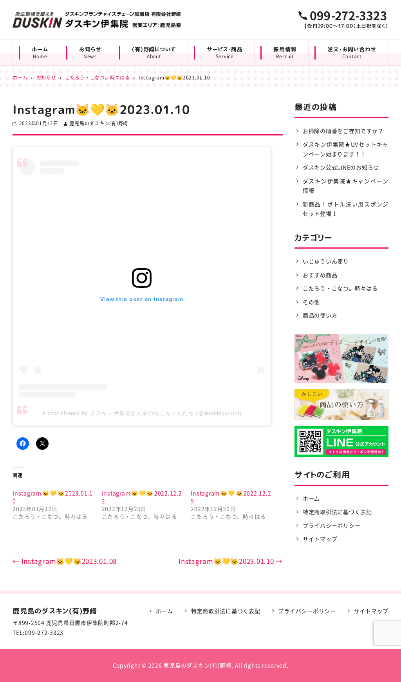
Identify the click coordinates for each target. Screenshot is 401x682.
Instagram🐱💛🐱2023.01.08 (65, 561)
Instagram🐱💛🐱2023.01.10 (231, 561)
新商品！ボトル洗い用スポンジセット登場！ (345, 209)
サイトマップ (320, 539)
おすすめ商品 (320, 275)
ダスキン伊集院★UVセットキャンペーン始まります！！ (345, 149)
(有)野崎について (154, 52)
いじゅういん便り (326, 261)
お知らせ (90, 52)
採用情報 (284, 52)
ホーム (40, 52)
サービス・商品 (224, 52)
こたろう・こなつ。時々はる (340, 288)
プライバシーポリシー (332, 525)
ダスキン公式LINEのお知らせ (341, 167)
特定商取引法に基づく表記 (337, 512)
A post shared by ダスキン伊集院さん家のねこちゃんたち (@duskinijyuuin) (142, 413)
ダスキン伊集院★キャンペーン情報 (345, 186)
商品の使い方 (320, 315)
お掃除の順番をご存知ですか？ (343, 131)
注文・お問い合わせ (351, 52)
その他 (311, 302)
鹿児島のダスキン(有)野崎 (98, 123)
